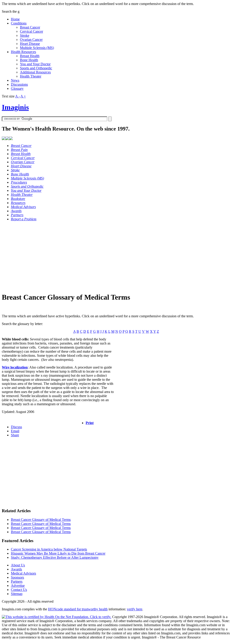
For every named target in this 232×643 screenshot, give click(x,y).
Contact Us (19, 590)
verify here (134, 609)
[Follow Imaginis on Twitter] (11, 139)
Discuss (16, 427)
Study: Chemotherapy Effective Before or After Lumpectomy (55, 557)
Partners (16, 581)
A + (23, 96)
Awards (16, 569)
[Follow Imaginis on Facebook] (7, 139)
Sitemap (16, 594)
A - (17, 96)
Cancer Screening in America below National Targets (49, 549)
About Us (18, 565)
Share (15, 435)
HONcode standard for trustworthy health (78, 609)
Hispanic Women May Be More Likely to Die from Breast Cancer (58, 553)
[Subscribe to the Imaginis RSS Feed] (3, 139)
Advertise (18, 585)
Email (15, 431)
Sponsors (17, 577)
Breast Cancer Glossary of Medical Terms (41, 520)
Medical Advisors (23, 573)
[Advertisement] (116, 256)
